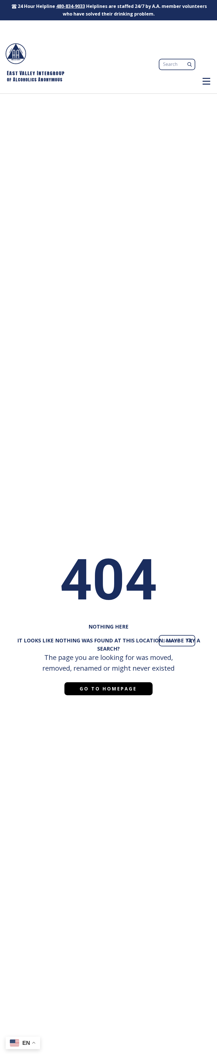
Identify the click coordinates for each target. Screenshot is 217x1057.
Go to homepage (108, 689)
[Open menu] (206, 81)
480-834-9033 (70, 6)
